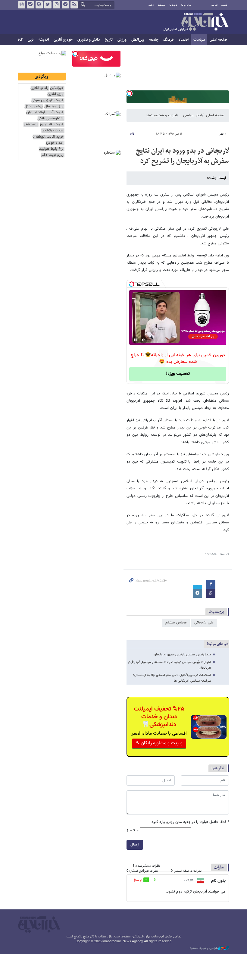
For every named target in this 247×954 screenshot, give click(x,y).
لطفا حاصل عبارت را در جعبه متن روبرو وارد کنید (190, 822)
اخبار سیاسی (192, 115)
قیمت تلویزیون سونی (47, 100)
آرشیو (151, 5)
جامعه (153, 39)
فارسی (224, 5)
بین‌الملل (137, 39)
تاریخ (109, 39)
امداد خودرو (54, 143)
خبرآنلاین (196, 22)
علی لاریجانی (204, 623)
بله (30, 4)
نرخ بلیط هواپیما (51, 149)
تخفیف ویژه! (178, 374)
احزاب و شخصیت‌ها (161, 115)
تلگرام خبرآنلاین (65, 4)
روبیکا (21, 4)
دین (31, 39)
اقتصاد (183, 39)
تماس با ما (186, 5)
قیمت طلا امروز (51, 124)
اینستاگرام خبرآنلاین (56, 4)
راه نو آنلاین (39, 88)
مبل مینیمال (54, 106)
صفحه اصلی (218, 39)
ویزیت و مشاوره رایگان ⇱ (159, 743)
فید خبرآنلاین (74, 4)
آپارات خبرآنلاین (39, 4)
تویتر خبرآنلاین (48, 4)
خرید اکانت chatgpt (48, 137)
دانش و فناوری (88, 39)
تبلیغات (161, 5)
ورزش (122, 39)
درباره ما (173, 5)
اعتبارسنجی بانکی (50, 118)
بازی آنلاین (55, 94)
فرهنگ (168, 39)
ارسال (134, 845)
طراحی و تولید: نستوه (204, 948)
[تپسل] (130, 93)
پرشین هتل (33, 106)
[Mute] (143, 340)
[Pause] (135, 340)
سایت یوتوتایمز (52, 130)
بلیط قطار (30, 124)
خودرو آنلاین (63, 39)
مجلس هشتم (176, 623)
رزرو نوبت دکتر (52, 155)
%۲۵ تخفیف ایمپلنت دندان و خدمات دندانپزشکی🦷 (159, 717)
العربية (214, 5)
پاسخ (138, 880)
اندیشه (44, 39)
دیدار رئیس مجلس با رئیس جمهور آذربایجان (182, 654)
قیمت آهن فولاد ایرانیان (45, 112)
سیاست (199, 39)
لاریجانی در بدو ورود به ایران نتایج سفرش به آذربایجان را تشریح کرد (182, 156)
